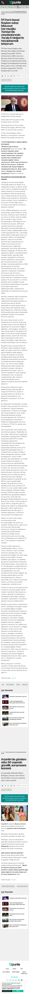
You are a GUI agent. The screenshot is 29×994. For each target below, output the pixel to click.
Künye (7, 969)
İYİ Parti (18, 684)
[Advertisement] (15, 738)
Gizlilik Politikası (16, 972)
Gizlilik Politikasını (10, 988)
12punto (13, 678)
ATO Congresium (10, 684)
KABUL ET (18, 991)
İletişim (14, 969)
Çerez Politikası (6, 972)
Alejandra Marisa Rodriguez (8, 886)
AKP (3, 684)
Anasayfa (3, 11)
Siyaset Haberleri (9, 11)
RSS (22, 969)
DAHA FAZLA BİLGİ (7, 991)
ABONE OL (19, 75)
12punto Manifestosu (24, 972)
